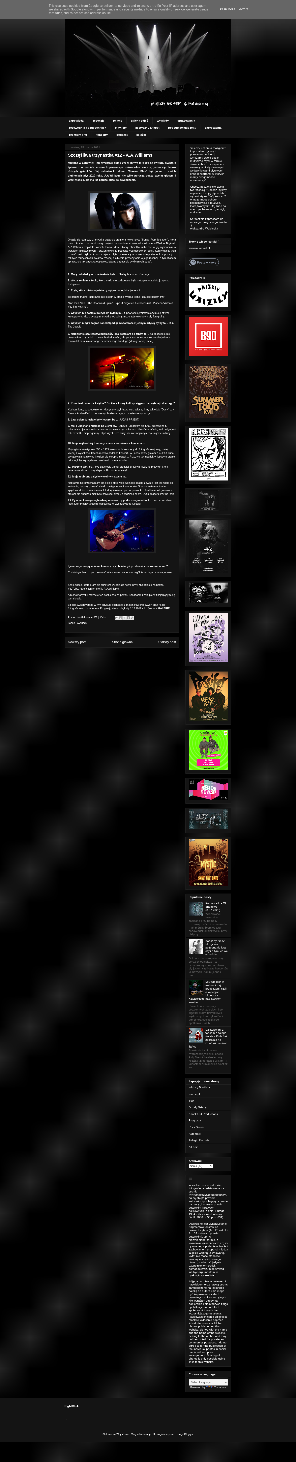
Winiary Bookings (200, 1087)
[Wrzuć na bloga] (121, 618)
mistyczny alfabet (147, 127)
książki (141, 134)
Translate (220, 1387)
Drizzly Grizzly (198, 1107)
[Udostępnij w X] (124, 618)
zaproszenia (213, 127)
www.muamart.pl (199, 248)
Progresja (195, 1120)
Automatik (195, 1133)
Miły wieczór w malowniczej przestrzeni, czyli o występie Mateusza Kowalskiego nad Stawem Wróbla (208, 992)
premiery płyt (78, 134)
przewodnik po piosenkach (87, 127)
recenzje (99, 120)
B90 (191, 1100)
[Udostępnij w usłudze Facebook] (128, 618)
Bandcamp (135, 594)
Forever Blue (137, 171)
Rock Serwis (196, 1127)
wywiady (163, 120)
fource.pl (194, 1094)
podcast (122, 134)
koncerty (102, 134)
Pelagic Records (199, 1140)
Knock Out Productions (203, 1114)
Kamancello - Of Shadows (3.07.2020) (215, 907)
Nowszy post (77, 642)
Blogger (188, 1434)
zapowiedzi (76, 120)
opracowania (186, 120)
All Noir (193, 1147)
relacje (117, 120)
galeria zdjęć (139, 120)
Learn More (226, 9)
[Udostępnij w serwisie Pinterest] (132, 618)
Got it (243, 9)
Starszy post (167, 642)
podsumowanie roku (182, 127)
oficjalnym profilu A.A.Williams (101, 588)
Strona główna (122, 642)
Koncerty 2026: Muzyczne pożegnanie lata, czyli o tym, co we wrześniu (216, 947)
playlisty (121, 127)
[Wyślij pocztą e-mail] (117, 618)
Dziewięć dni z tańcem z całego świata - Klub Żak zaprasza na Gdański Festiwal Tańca (208, 1038)
